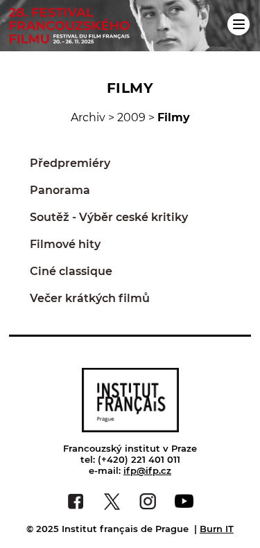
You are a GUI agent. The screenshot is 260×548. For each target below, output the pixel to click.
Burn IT (217, 528)
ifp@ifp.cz (147, 470)
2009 (131, 117)
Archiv (88, 117)
